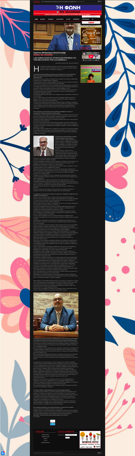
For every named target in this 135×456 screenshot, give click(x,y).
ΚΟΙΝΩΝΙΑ (50, 19)
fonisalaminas (64, 54)
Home (36, 19)
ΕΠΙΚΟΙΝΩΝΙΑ (85, 19)
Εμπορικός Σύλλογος (45, 442)
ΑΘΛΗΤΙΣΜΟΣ (59, 19)
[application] (91, 56)
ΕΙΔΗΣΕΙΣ (42, 19)
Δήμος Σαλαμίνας (45, 434)
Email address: (61, 434)
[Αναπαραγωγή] (83, 60)
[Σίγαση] (96, 60)
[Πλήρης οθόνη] (98, 60)
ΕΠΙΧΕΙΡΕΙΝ (76, 19)
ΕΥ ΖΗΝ (68, 19)
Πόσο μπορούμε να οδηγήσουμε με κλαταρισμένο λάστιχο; (53, 1)
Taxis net (45, 440)
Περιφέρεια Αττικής (45, 436)
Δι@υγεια (45, 438)
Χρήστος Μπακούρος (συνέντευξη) (49, 53)
